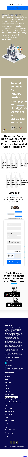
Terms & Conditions (11, 430)
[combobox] (8, 233)
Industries (11, 2)
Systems (7, 391)
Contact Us (21, 2)
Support (7, 427)
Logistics (7, 405)
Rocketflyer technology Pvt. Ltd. (15, 446)
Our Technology (9, 394)
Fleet (6, 417)
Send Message (14, 262)
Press (6, 385)
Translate (18, 399)
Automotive (8, 408)
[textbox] (14, 242)
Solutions (11, 4)
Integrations (8, 436)
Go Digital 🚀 (12, 128)
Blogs (6, 379)
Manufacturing (9, 411)
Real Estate (8, 414)
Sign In (20, 4)
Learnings (8, 382)
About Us (8, 376)
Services (7, 424)
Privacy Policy (9, 433)
